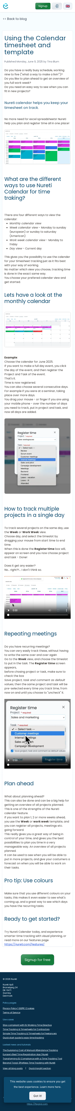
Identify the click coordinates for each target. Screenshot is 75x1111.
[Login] (57, 6)
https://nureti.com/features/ (24, 944)
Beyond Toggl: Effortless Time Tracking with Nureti (29, 1062)
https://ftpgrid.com (37, 1103)
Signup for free (37, 959)
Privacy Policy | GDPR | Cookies (18, 1008)
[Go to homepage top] (5, 6)
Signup (42, 6)
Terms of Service (11, 1012)
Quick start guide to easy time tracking (23, 1037)
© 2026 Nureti (10, 979)
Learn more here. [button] (50, 1086)
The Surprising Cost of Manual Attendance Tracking (30, 1050)
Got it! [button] (37, 1096)
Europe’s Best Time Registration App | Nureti (25, 1054)
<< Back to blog (15, 19)
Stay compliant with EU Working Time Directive (27, 1025)
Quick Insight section (40, 1068)
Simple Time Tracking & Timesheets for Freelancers (30, 1033)
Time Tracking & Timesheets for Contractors (26, 1029)
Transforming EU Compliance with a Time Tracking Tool (32, 1058)
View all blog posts (13, 1068)
